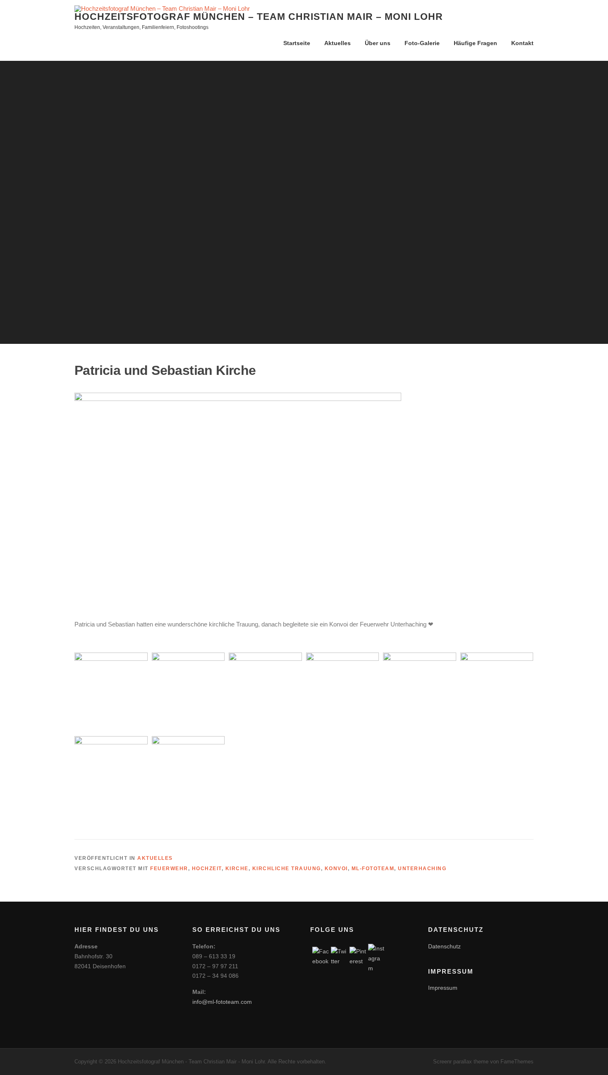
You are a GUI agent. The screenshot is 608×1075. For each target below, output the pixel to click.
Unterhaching (422, 868)
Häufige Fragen (475, 43)
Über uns (377, 43)
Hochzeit (207, 868)
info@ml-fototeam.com (222, 1001)
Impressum (442, 987)
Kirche (237, 868)
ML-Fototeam (373, 868)
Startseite (296, 43)
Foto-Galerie (422, 43)
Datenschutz (444, 946)
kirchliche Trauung (286, 868)
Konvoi (336, 868)
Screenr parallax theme (460, 1061)
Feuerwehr (169, 868)
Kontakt (522, 43)
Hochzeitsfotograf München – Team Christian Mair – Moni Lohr (258, 16)
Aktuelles (337, 43)
